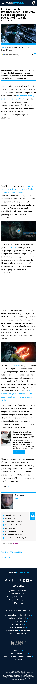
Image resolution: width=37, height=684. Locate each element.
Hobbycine (21, 591)
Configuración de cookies (18, 634)
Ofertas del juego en (7, 544)
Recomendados (13, 597)
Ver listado (19, 452)
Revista (11, 600)
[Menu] (3, 3)
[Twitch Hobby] (13, 580)
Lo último (25, 597)
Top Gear (18, 659)
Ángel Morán (7, 50)
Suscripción (25, 630)
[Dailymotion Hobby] (24, 580)
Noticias (4, 557)
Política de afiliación (17, 627)
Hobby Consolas (24, 656)
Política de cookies (17, 621)
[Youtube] (31, 580)
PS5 (16, 499)
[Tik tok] (16, 580)
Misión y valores (12, 630)
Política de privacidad (17, 618)
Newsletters (22, 600)
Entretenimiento (17, 594)
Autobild (17, 650)
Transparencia (17, 624)
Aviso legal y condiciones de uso (17, 615)
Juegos (3, 47)
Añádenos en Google (11, 54)
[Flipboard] (27, 580)
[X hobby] (9, 580)
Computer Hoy (10, 656)
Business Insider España (17, 653)
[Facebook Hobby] (6, 580)
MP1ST (11, 486)
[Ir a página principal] (15, 3)
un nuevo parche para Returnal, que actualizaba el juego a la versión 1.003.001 (18, 189)
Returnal (12, 247)
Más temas (18, 603)
